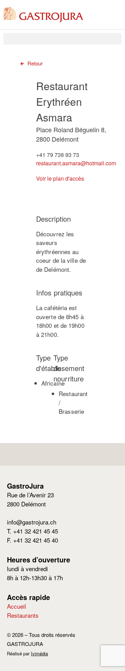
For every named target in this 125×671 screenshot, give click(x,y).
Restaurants (23, 615)
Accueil (16, 606)
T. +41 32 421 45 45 (32, 531)
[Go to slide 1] (85, 194)
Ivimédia (39, 653)
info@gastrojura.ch (31, 522)
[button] (62, 39)
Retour (35, 63)
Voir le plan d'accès (60, 178)
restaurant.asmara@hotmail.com (76, 163)
